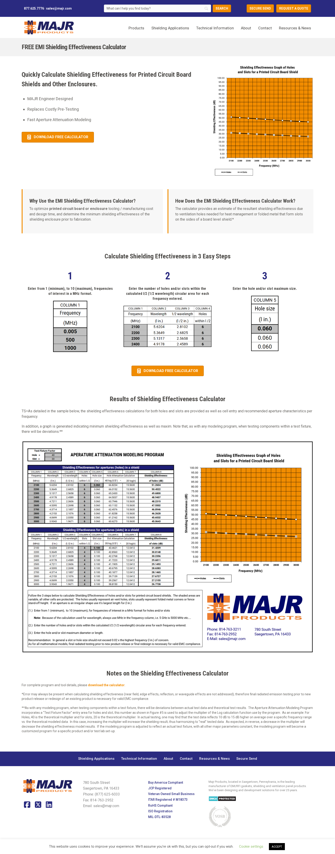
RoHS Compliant (160, 805)
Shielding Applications (96, 759)
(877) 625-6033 (107, 794)
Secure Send (246, 759)
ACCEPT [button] (277, 846)
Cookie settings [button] (251, 846)
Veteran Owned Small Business (171, 794)
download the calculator (106, 685)
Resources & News (295, 28)
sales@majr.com (59, 8)
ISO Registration (160, 811)
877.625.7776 (34, 8)
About (246, 28)
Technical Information (215, 28)
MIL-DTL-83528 (159, 817)
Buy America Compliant (165, 782)
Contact (265, 28)
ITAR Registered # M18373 (168, 800)
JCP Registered (160, 788)
